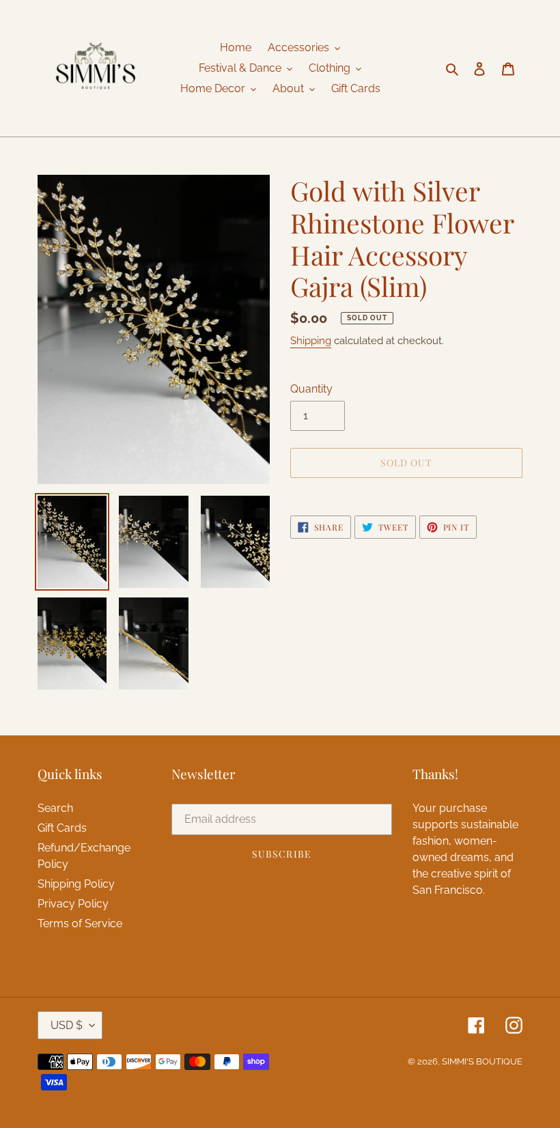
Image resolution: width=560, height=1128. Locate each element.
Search (55, 808)
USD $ (67, 1025)
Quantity (311, 388)
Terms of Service (80, 923)
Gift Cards (62, 827)
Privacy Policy (73, 903)
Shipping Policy (76, 883)
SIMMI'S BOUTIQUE (482, 1061)
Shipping (310, 341)
